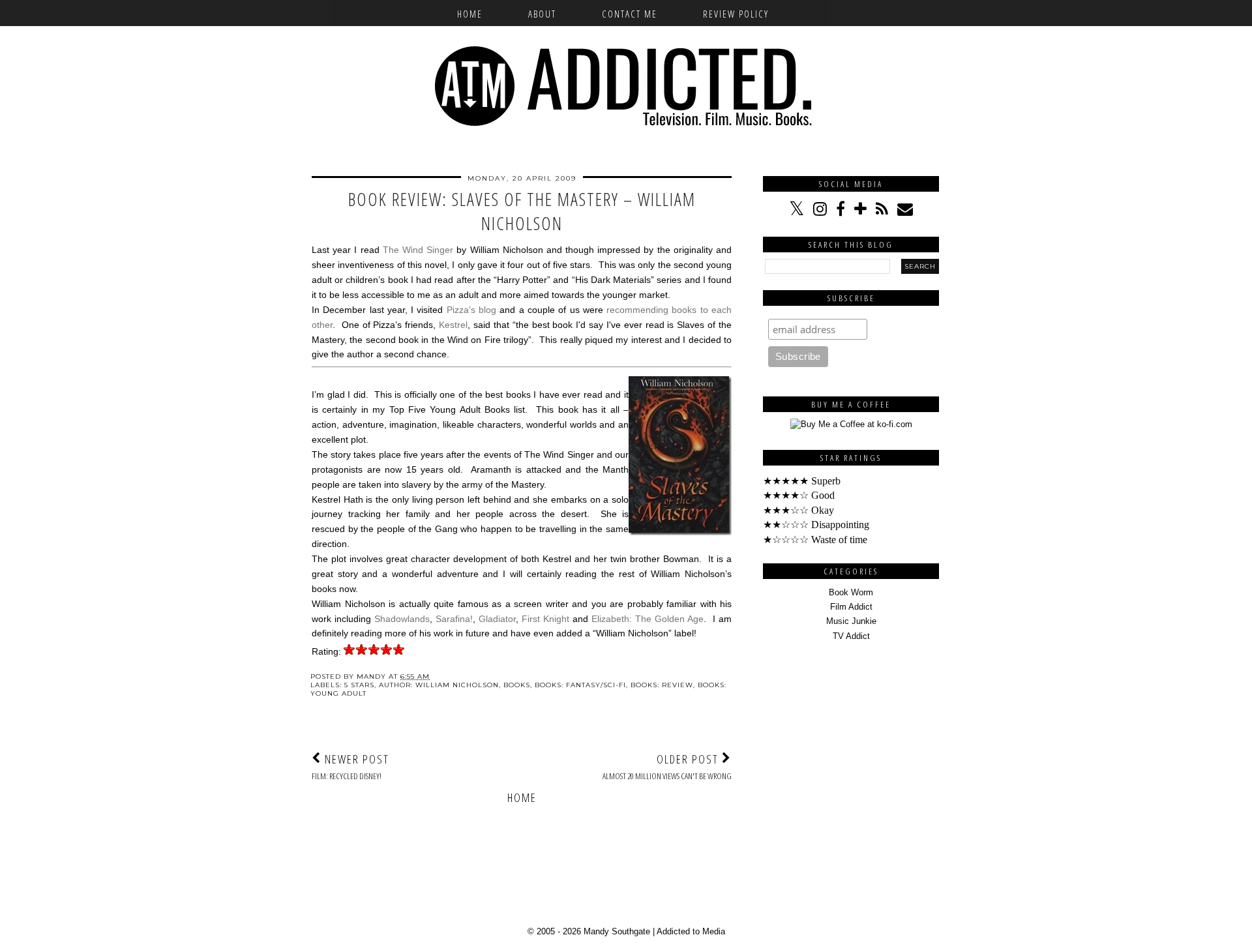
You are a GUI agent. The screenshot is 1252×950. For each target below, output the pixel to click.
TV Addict (851, 636)
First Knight (545, 619)
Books (516, 685)
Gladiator (497, 619)
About (542, 13)
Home (470, 13)
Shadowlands (402, 619)
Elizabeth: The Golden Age (647, 619)
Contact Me (629, 13)
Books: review (662, 685)
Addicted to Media (691, 931)
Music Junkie (851, 621)
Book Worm (851, 592)
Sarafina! (454, 619)
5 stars (359, 685)
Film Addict (851, 607)
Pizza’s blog (471, 309)
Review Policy (736, 13)
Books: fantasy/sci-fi (580, 685)
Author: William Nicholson (439, 685)
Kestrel (453, 324)
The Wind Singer (418, 250)
